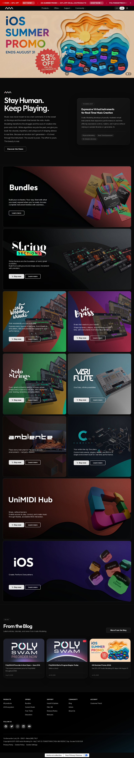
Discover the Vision (15, 149)
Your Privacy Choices (73, 755)
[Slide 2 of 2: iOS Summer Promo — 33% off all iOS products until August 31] (67, 44)
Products (45, 8)
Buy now (17, 276)
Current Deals (30, 707)
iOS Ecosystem (8, 707)
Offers (56, 8)
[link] (67, 196)
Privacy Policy (8, 745)
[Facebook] (5, 726)
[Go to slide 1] (127, 74)
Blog (70, 703)
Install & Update (52, 703)
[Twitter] (11, 726)
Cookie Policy (19, 745)
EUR (117, 8)
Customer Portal (96, 703)
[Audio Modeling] (9, 8)
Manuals (50, 715)
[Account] (127, 8)
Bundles (28, 703)
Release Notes (52, 711)
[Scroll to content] (67, 73)
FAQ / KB (50, 707)
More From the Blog (118, 630)
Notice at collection (54, 755)
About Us (72, 711)
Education (28, 715)
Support (67, 8)
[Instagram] (17, 726)
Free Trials (29, 711)
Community (79, 8)
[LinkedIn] (23, 726)
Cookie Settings (31, 745)
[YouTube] (29, 726)
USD (121, 8)
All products (7, 703)
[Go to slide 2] (129, 74)
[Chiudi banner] (130, 3)
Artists (71, 707)
